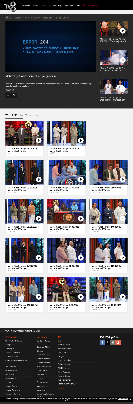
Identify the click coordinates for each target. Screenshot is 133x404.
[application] (66, 202)
